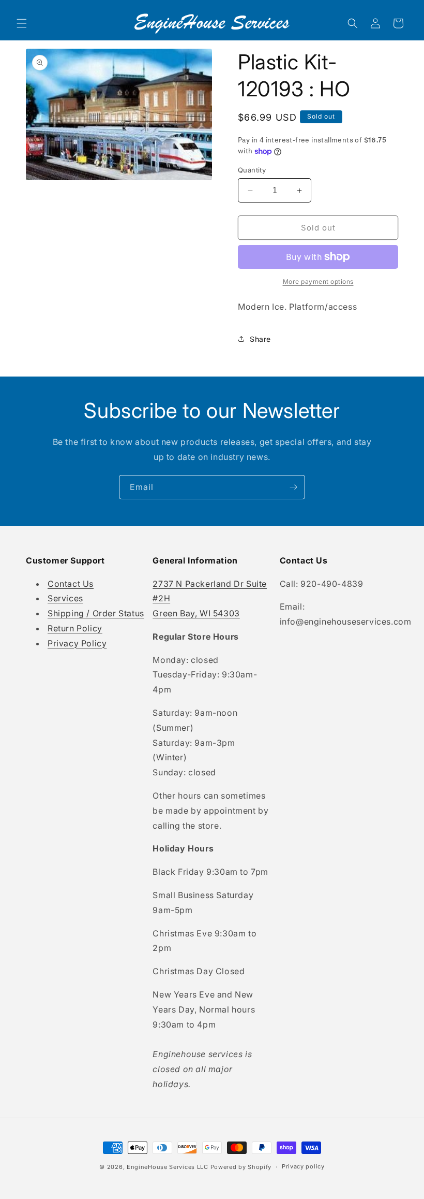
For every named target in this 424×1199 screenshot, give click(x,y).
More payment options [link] (318, 281)
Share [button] (260, 339)
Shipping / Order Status (96, 613)
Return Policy (75, 628)
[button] (21, 23)
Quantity (252, 170)
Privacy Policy (77, 643)
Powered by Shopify (241, 1167)
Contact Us (71, 584)
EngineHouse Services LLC (167, 1167)
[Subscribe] (293, 487)
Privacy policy (303, 1166)
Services (65, 598)
